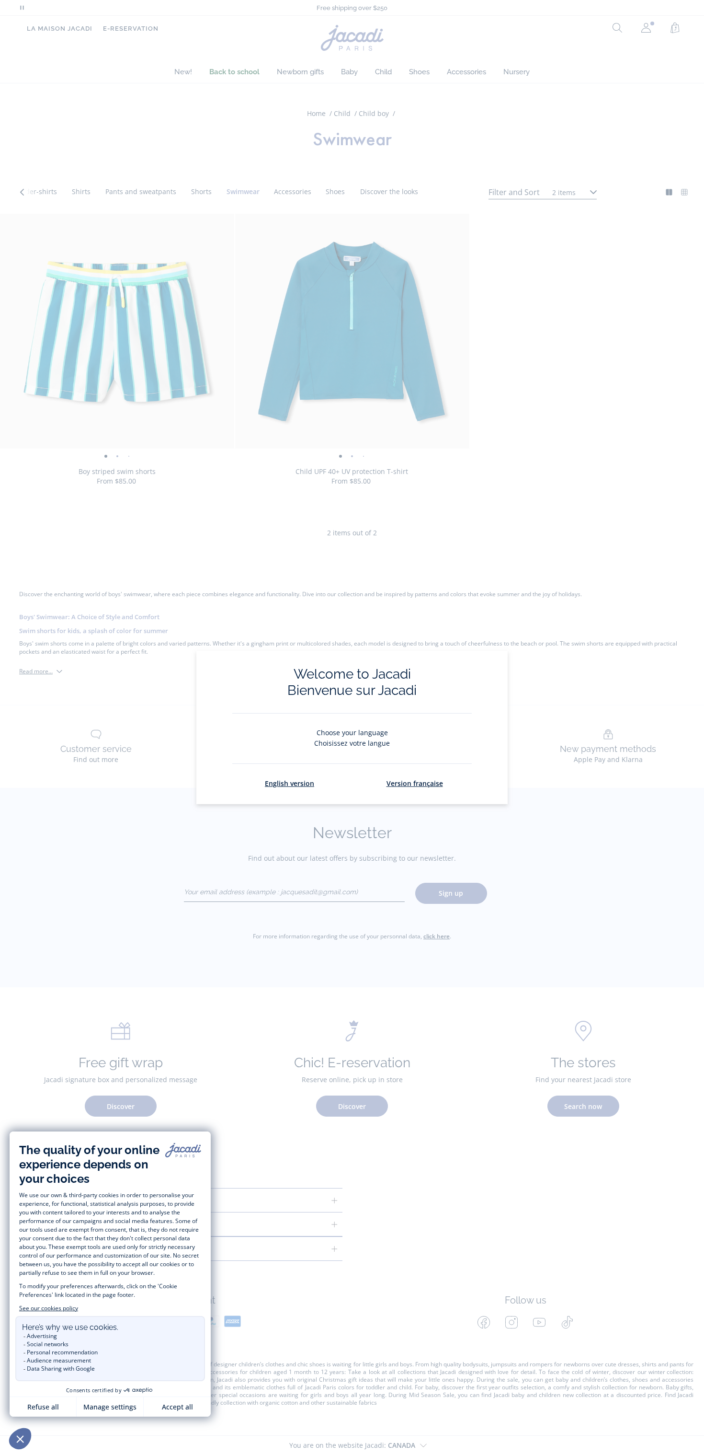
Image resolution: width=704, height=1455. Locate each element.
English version (289, 783)
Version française (414, 783)
